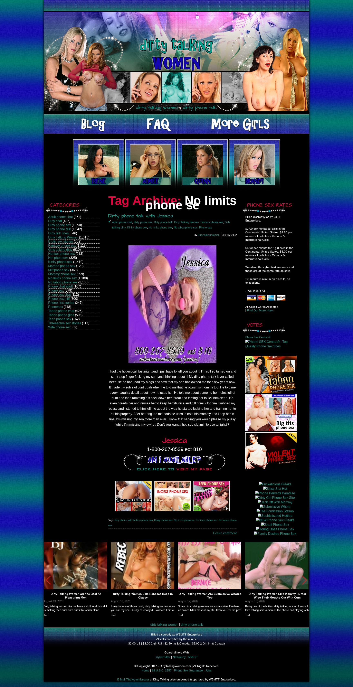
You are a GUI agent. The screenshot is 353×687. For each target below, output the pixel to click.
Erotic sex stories (60, 241)
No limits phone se (184, 520)
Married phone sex (61, 266)
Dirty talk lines (58, 233)
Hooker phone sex (61, 253)
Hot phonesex (58, 258)
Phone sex (56, 290)
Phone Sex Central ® (257, 337)
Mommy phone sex (62, 274)
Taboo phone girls (61, 315)
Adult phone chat (60, 217)
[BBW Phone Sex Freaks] (271, 430)
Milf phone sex (58, 270)
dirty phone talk (123, 520)
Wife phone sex (59, 327)
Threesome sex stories (64, 323)
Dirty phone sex (59, 225)
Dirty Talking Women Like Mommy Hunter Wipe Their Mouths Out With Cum (277, 595)
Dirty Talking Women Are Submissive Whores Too (210, 595)
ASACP (192, 657)
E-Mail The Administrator (133, 679)
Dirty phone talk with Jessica (140, 217)
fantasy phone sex (143, 520)
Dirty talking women (209, 235)
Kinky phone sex (60, 262)
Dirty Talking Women (63, 237)
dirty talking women (164, 624)
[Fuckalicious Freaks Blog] (133, 511)
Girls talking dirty (60, 249)
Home (145, 670)
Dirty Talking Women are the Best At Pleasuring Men (76, 595)
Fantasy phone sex (62, 245)
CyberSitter (163, 657)
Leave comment (225, 533)
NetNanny (179, 657)
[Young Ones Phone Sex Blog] (211, 511)
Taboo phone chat (61, 311)
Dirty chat (55, 221)
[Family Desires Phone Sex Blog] (172, 511)
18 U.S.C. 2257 (162, 670)
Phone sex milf (59, 298)
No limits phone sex (62, 278)
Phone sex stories (61, 302)
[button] (304, 580)
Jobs (208, 670)
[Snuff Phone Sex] (271, 468)
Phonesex (55, 307)
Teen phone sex (59, 319)
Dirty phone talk (59, 229)
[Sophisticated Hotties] (271, 392)
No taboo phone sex (62, 282)
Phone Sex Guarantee (188, 670)
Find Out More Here (260, 310)
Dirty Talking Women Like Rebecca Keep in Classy (143, 595)
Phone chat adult (60, 286)
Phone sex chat (59, 294)
